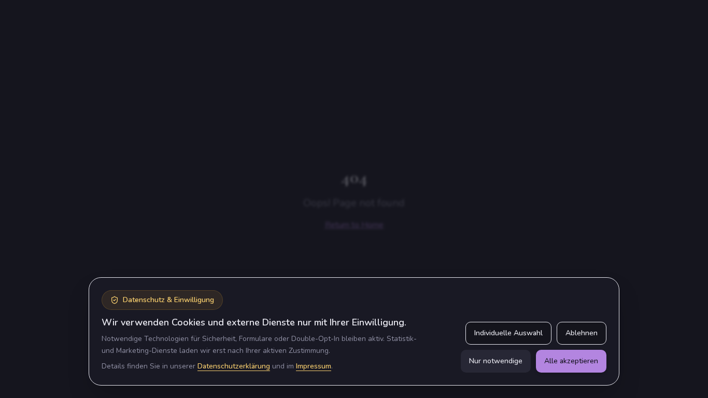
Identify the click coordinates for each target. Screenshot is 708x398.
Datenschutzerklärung (233, 366)
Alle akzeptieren (571, 361)
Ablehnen (581, 333)
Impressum (313, 366)
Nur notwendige (495, 361)
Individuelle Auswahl (508, 333)
